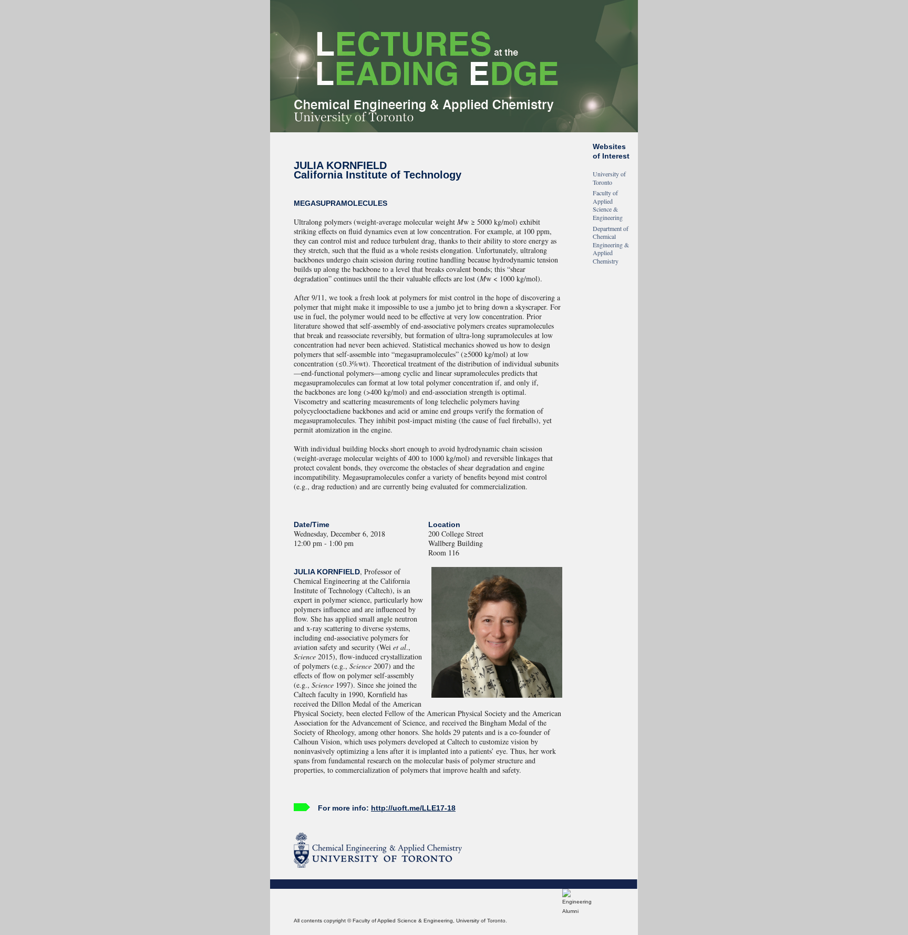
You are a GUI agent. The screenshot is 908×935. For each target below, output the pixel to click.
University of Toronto (609, 178)
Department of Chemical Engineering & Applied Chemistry (611, 245)
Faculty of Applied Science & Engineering (608, 205)
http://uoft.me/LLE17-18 (413, 808)
